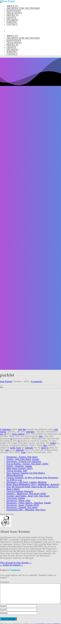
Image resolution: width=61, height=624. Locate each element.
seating (3, 431)
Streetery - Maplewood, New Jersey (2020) (26, 493)
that (24, 429)
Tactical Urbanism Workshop (20, 491)
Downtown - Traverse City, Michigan (24, 461)
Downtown (14, 10)
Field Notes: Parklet (16, 498)
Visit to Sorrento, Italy (17, 470)
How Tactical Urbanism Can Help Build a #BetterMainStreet (26, 474)
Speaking (12, 20)
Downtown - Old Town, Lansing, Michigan (27, 482)
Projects (12, 15)
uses (7, 450)
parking (21, 434)
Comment (4, 582)
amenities (30, 431)
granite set (6, 565)
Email (3, 609)
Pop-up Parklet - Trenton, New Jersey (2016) (27, 464)
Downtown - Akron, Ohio (18, 500)
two (1, 434)
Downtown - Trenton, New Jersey (22, 457)
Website (3, 613)
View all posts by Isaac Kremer (16, 562)
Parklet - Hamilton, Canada (19, 466)
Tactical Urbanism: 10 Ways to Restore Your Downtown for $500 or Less (32, 478)
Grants (11, 17)
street (14, 434)
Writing (12, 22)
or (5, 434)
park (20, 429)
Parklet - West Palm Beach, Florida (23, 459)
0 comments (36, 381)
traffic (13, 447)
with (56, 429)
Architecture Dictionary (23, 8)
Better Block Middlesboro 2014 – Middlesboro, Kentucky (33, 484)
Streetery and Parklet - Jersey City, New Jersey (28, 496)
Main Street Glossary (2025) (20, 468)
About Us (12, 6)
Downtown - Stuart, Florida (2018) (23, 505)
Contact (12, 24)
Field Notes (14, 13)
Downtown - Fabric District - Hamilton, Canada (29, 503)
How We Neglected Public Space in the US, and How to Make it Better (32, 487)
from (18, 447)
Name (2, 606)
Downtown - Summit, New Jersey (22, 507)
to (47, 447)
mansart (18, 565)
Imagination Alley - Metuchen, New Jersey (26, 509)
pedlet (53, 443)
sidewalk (29, 447)
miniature (6, 429)
